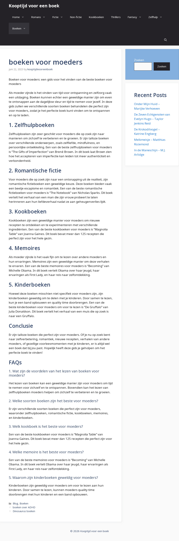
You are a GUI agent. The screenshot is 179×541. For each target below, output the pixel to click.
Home (16, 17)
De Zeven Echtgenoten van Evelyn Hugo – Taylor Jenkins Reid (152, 118)
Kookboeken (96, 17)
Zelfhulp (153, 17)
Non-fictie (76, 17)
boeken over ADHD (24, 507)
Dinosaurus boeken (24, 511)
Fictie (55, 17)
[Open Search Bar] (165, 40)
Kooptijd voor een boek (34, 6)
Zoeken (139, 60)
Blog (15, 503)
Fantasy (132, 17)
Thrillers (116, 17)
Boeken (16, 28)
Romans (36, 17)
